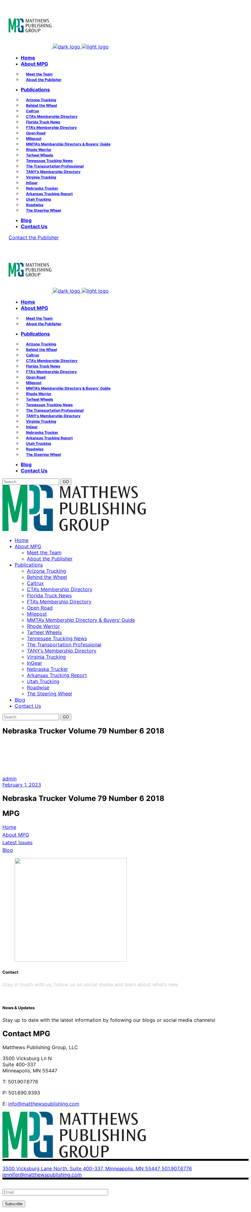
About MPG (15, 835)
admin (9, 778)
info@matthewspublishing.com (43, 1104)
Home (9, 827)
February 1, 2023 (21, 785)
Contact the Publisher (34, 237)
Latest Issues (17, 842)
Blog (7, 850)
